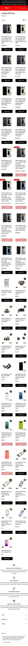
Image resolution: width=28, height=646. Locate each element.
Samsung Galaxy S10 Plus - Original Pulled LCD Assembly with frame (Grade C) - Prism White (6, 163)
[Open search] (19, 8)
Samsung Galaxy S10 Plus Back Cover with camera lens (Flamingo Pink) (6, 465)
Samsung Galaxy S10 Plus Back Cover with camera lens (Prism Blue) (20, 406)
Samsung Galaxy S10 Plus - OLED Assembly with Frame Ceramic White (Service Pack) (20, 228)
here (27, 584)
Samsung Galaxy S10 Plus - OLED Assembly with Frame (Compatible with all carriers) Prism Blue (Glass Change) (20, 196)
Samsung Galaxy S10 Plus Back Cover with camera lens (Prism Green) (6, 435)
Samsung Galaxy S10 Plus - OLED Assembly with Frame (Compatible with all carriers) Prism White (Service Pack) (20, 262)
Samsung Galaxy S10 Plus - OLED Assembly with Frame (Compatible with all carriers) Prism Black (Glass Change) (20, 164)
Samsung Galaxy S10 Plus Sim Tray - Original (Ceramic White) (6, 494)
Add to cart (7, 49)
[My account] (22, 8)
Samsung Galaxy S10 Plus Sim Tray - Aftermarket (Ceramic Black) (20, 494)
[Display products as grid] (23, 20)
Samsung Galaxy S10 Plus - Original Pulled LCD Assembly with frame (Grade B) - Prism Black (6, 132)
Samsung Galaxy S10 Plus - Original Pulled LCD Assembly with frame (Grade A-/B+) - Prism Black (20, 70)
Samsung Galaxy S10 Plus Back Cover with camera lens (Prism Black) (20, 376)
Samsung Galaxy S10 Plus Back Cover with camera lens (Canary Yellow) (20, 435)
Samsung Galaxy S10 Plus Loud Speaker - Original (6, 376)
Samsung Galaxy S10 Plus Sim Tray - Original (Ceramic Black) (20, 465)
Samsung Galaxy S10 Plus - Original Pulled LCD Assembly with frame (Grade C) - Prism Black (20, 132)
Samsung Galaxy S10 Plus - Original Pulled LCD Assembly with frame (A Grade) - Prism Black (7, 39)
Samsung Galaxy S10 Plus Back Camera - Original (6, 348)
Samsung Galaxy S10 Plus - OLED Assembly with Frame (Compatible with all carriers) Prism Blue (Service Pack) (6, 262)
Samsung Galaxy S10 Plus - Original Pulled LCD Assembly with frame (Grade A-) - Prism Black (6, 70)
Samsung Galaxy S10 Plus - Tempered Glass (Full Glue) (20, 522)
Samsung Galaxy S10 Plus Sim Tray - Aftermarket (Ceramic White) (6, 523)
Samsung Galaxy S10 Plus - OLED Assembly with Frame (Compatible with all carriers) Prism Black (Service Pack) (6, 229)
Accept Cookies (7, 642)
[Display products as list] (26, 20)
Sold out (21, 174)
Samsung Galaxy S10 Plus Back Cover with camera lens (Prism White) (6, 406)
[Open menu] (2, 8)
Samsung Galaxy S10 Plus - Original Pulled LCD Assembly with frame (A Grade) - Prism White (21, 39)
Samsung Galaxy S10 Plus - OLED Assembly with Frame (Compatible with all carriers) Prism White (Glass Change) (6, 196)
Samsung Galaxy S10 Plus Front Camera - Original (20, 320)
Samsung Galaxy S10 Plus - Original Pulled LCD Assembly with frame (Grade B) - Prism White (20, 101)
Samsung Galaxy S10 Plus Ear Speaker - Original (20, 348)
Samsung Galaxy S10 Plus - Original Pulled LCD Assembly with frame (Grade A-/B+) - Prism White (6, 101)
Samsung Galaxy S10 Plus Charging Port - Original (20, 292)
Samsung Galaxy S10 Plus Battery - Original (6, 291)
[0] (25, 8)
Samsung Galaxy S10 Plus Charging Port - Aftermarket (6, 320)
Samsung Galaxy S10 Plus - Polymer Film (6, 551)
